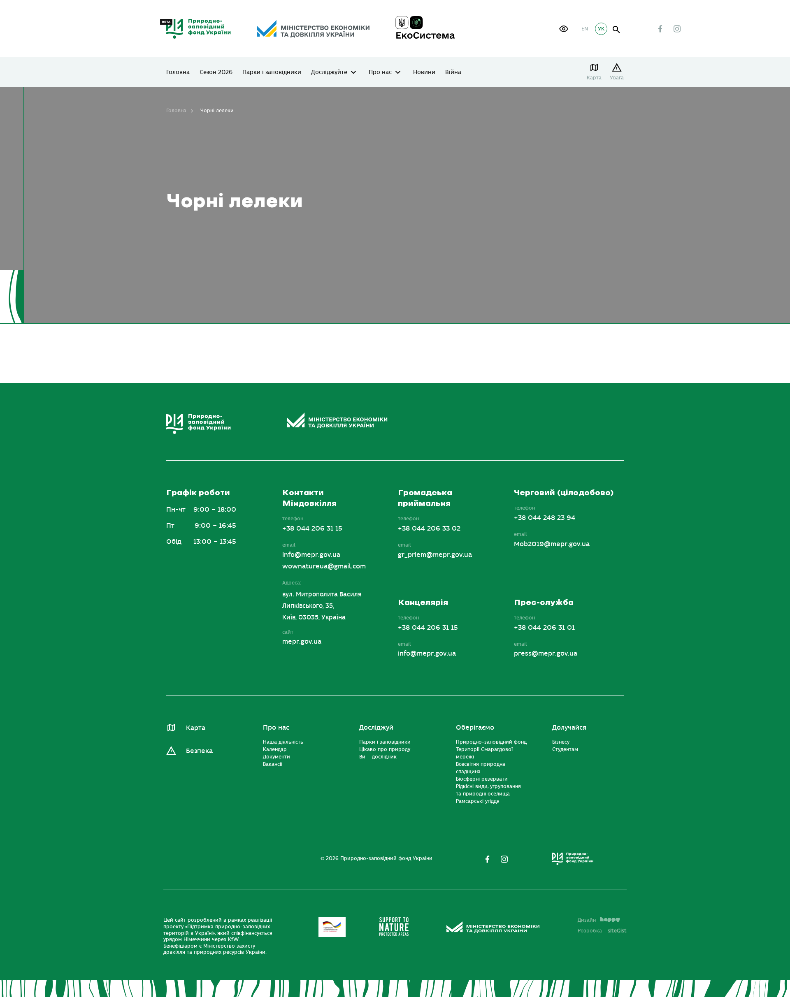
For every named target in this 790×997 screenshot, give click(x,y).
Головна (178, 72)
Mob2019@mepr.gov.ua (552, 544)
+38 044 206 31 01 (544, 627)
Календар (275, 749)
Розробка (602, 931)
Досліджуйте (329, 72)
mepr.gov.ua (301, 641)
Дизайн (587, 920)
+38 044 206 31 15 (312, 528)
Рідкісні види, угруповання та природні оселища (488, 790)
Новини (424, 72)
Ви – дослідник (378, 757)
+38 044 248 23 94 (544, 518)
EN (584, 29)
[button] (563, 29)
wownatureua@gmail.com (324, 566)
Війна (453, 72)
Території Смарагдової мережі (484, 753)
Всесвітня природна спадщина (480, 767)
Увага (617, 78)
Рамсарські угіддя (478, 801)
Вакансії (272, 764)
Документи (276, 757)
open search (616, 30)
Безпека (199, 751)
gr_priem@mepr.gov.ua (435, 555)
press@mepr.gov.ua (545, 653)
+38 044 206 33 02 (429, 528)
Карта (594, 78)
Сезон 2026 (216, 72)
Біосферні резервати (482, 779)
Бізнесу (560, 742)
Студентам (565, 749)
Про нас (380, 72)
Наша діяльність (283, 742)
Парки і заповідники (271, 72)
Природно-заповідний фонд (491, 742)
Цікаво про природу (384, 749)
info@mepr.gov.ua (311, 555)
